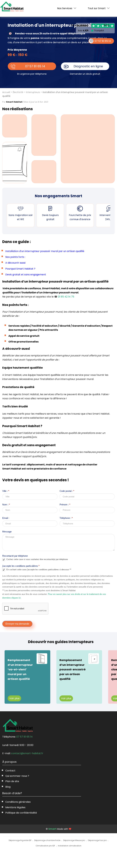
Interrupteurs (33, 92)
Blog (106, 25)
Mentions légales (15, 807)
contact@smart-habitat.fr (27, 753)
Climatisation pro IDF (45, 845)
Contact (10, 770)
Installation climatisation (69, 845)
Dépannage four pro (97, 840)
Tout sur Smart (97, 8)
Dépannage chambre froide (47, 840)
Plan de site (12, 781)
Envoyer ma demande (17, 623)
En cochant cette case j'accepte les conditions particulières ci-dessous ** (38, 569)
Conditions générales (18, 802)
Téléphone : (66, 518)
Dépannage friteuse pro (74, 840)
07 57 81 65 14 (35, 66)
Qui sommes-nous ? (17, 776)
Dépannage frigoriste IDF (20, 840)
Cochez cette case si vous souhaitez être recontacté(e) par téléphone (37, 559)
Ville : (5, 491)
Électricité (18, 92)
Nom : (6, 504)
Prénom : (65, 504)
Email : (5, 518)
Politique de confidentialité (21, 812)
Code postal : (67, 491)
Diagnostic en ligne (88, 66)
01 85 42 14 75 (66, 296)
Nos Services (64, 8)
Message (7, 531)
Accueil (6, 92)
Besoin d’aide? (79, 25)
